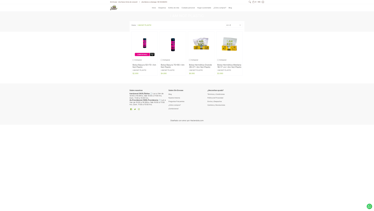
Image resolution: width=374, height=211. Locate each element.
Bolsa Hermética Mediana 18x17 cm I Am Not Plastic (229, 66)
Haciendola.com (197, 120)
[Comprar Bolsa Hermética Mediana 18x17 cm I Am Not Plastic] (229, 44)
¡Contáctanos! (173, 109)
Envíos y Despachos (214, 101)
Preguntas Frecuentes (176, 101)
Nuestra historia (174, 98)
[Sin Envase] (114, 7)
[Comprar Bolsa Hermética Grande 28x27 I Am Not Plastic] (201, 44)
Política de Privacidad (215, 98)
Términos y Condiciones (216, 94)
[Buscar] (249, 2)
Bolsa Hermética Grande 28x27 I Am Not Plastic (200, 66)
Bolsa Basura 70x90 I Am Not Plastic (172, 66)
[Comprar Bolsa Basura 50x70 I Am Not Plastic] (145, 44)
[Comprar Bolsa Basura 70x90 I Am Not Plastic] (173, 44)
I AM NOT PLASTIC (144, 25)
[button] (256, 2)
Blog (170, 94)
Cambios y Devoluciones (216, 105)
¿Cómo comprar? (174, 105)
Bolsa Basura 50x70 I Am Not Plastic (144, 66)
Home (133, 25)
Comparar (138, 60)
